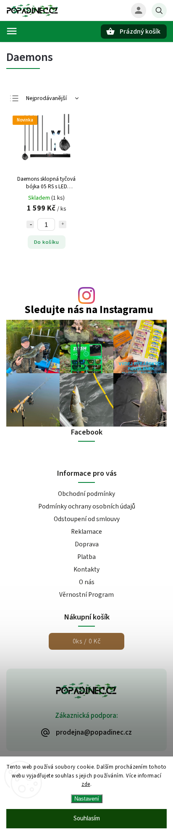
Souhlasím (86, 818)
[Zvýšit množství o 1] (62, 224)
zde (85, 784)
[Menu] (11, 31)
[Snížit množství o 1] (30, 224)
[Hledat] (159, 10)
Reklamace (86, 531)
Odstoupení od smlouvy (87, 519)
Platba (86, 556)
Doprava (87, 544)
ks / (87, 641)
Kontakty (86, 569)
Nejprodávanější (46, 98)
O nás (86, 582)
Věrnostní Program (86, 594)
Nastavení (86, 799)
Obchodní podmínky (86, 493)
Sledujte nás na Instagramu (88, 310)
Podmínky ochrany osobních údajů (86, 506)
